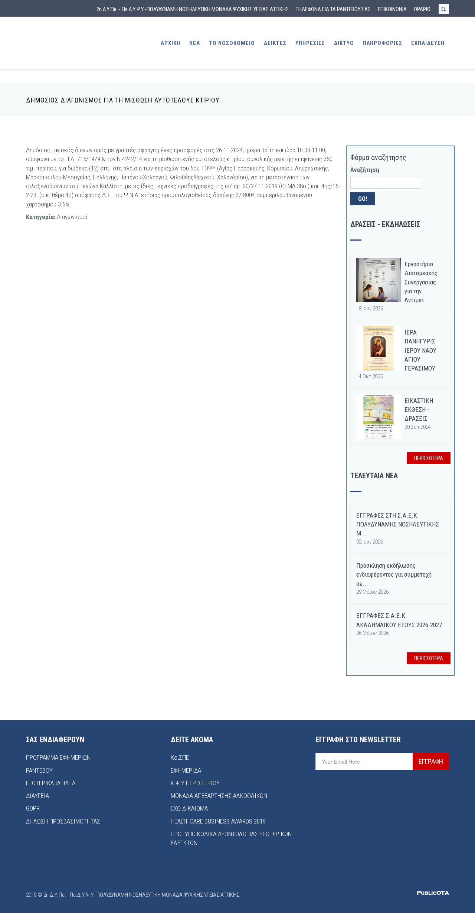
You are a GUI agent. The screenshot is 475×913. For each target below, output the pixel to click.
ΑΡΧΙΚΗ (170, 43)
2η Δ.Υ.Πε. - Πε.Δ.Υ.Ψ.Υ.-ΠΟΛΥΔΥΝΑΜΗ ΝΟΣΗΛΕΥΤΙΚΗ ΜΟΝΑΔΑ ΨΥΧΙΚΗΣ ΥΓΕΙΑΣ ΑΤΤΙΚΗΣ (192, 9)
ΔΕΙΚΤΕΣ (275, 43)
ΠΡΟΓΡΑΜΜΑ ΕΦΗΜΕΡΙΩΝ (58, 757)
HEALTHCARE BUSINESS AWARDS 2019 (218, 821)
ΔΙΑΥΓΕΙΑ (37, 795)
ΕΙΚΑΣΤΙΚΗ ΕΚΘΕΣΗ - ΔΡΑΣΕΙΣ (418, 410)
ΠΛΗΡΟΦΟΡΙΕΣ (382, 43)
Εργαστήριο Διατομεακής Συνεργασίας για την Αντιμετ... (421, 282)
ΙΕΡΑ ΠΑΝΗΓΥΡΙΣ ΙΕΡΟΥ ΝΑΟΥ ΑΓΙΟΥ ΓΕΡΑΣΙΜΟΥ (420, 350)
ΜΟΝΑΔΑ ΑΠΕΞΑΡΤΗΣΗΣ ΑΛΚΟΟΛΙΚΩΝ (219, 795)
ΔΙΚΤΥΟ (344, 43)
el (443, 9)
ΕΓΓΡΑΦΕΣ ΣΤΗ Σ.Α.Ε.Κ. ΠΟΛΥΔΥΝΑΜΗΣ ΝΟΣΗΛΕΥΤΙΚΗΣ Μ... (397, 524)
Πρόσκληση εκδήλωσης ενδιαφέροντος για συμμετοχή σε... (394, 574)
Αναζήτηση (364, 169)
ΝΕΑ (194, 43)
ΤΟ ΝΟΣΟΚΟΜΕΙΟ (232, 43)
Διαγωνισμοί (72, 217)
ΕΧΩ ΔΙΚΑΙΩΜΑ (189, 808)
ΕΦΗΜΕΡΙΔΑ (186, 770)
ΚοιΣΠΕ (180, 757)
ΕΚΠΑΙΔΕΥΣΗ (428, 43)
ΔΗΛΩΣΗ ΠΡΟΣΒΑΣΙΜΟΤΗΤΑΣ (63, 821)
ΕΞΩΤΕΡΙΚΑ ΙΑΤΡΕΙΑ (50, 783)
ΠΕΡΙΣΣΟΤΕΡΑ (428, 458)
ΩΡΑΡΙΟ (422, 9)
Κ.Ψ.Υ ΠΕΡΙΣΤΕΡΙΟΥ (195, 783)
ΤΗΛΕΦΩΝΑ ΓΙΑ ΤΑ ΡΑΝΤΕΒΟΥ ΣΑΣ (333, 9)
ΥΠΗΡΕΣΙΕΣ (310, 43)
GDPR (33, 808)
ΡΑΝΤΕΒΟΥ (39, 770)
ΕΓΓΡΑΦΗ (431, 761)
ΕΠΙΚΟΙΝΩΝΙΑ (392, 9)
